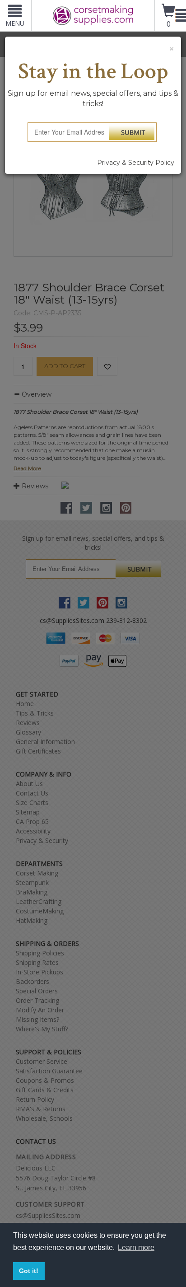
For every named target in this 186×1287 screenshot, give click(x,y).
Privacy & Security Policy (135, 163)
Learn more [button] (136, 1247)
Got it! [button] (28, 1270)
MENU (14, 23)
